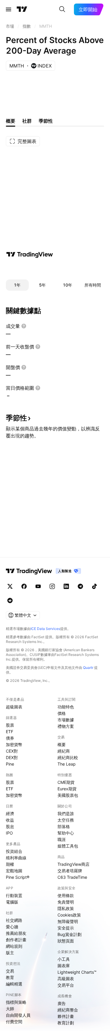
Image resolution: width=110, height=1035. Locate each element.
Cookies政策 (69, 914)
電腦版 (12, 901)
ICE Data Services (45, 628)
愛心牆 (12, 926)
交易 (10, 970)
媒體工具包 (67, 845)
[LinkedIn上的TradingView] (66, 586)
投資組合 (14, 851)
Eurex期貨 (67, 788)
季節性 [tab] (46, 121)
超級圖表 (14, 706)
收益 (10, 819)
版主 (10, 952)
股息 (10, 826)
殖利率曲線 (16, 857)
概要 (61, 744)
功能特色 (65, 706)
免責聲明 (65, 901)
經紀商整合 (67, 1009)
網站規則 (14, 946)
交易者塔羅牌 (69, 870)
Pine (10, 763)
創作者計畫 (16, 939)
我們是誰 (65, 813)
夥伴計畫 (65, 1016)
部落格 (63, 826)
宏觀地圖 (14, 870)
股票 (10, 725)
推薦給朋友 (16, 933)
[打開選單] (8, 9)
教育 (10, 977)
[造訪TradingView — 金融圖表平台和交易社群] (29, 254)
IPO (9, 832)
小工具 (63, 959)
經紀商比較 (67, 757)
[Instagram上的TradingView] (52, 586)
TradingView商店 (73, 864)
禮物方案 (65, 726)
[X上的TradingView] (10, 586)
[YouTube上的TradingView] (38, 586)
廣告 (61, 1003)
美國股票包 (67, 795)
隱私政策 (65, 908)
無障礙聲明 (67, 921)
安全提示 (65, 927)
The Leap (66, 763)
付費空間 (14, 1021)
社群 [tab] (27, 121)
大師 (10, 1008)
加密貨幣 (14, 744)
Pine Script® (17, 877)
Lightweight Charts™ (77, 972)
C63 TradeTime (72, 877)
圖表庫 (63, 965)
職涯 (61, 839)
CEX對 (12, 750)
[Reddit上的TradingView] (10, 600)
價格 (61, 713)
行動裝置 (14, 895)
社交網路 (14, 920)
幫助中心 (65, 832)
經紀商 (63, 750)
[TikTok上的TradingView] (94, 586)
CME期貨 (66, 782)
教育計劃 (65, 1022)
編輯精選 (14, 983)
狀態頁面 (65, 940)
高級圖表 (65, 978)
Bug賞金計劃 (69, 934)
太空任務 (65, 819)
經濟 (10, 813)
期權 (10, 864)
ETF (9, 731)
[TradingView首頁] (22, 9)
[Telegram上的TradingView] (80, 586)
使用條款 (65, 895)
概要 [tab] (10, 121)
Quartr (88, 667)
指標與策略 (16, 1002)
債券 (10, 738)
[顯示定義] (23, 326)
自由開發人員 (18, 1015)
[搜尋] (62, 9)
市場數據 (65, 719)
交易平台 (65, 985)
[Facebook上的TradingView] (24, 586)
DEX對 (12, 757)
